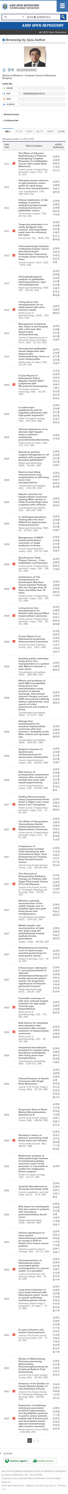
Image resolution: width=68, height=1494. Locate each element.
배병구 (56, 479)
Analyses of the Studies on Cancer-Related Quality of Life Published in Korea (33, 1386)
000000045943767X (34, 93)
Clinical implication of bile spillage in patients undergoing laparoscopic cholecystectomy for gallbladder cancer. (33, 205)
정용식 (56, 1121)
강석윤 (56, 370)
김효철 (56, 974)
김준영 (56, 251)
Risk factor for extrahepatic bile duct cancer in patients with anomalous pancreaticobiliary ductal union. (33, 1211)
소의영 (56, 1107)
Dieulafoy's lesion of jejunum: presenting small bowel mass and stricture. (33, 1138)
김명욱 (56, 156)
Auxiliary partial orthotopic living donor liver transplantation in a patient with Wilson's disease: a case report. (33, 663)
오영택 (56, 889)
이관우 (56, 644)
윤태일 (56, 1083)
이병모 (56, 1062)
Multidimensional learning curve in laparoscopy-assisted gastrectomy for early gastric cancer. (33, 951)
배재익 (56, 617)
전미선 (56, 170)
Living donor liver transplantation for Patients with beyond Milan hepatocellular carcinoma (33, 612)
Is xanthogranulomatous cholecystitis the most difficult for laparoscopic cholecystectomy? (32, 521)
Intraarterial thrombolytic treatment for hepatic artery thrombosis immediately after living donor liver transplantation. (33, 1052)
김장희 (56, 277)
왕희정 (56, 163)
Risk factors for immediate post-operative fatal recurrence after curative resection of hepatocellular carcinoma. (33, 1028)
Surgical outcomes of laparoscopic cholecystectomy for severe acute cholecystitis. (33, 753)
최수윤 (56, 861)
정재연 (56, 1331)
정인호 (56, 1086)
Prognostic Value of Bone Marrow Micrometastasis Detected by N (32, 1112)
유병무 (56, 232)
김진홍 (56, 229)
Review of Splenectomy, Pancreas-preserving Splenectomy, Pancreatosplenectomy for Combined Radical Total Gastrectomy (33, 1365)
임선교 (56, 236)
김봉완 (56, 160)
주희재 (56, 984)
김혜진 (56, 641)
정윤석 (56, 651)
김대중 (56, 631)
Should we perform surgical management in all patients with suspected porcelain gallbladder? (33, 456)
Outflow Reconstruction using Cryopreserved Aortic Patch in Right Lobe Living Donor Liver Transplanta (33, 800)
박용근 (56, 188)
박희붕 (56, 1238)
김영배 (56, 699)
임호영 (56, 1418)
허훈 (55, 262)
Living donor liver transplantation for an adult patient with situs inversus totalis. (31, 306)
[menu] (62, 6)
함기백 (56, 1279)
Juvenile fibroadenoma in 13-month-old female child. (33, 1187)
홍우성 (56, 1097)
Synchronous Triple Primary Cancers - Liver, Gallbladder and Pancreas (33, 560)
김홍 (55, 1080)
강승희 (56, 878)
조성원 (56, 839)
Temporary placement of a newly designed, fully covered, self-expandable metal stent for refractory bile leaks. (33, 229)
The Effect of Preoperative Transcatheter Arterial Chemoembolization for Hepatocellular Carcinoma (33, 825)
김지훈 (56, 281)
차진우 (56, 858)
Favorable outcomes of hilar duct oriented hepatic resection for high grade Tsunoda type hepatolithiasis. (33, 1003)
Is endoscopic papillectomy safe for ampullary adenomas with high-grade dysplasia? (32, 411)
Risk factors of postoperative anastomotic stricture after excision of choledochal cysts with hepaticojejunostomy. (33, 777)
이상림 (56, 1114)
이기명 (56, 1145)
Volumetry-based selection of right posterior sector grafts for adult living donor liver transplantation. (33, 184)
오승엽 (56, 851)
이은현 (56, 1394)
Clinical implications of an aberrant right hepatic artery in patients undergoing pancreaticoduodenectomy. (33, 434)
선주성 (56, 1138)
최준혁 (56, 1345)
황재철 (56, 239)
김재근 (56, 1135)
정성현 (56, 391)
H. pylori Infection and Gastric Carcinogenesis (31, 1331)
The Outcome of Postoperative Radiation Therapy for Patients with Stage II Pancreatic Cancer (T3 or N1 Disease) (33, 878)
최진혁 (56, 394)
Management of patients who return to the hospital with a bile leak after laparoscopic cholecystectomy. (33, 329)
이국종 (56, 1221)
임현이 (56, 1117)
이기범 (56, 1414)
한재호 (56, 291)
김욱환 (56, 207)
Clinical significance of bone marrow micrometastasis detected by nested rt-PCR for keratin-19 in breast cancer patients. (33, 1239)
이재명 (56, 166)
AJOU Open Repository (54, 32)
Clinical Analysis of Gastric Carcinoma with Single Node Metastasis (33, 1081)
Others (61, 131)
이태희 (56, 648)
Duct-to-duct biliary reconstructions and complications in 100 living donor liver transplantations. (33, 477)
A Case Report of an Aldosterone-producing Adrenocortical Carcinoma (33, 639)
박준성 (56, 381)
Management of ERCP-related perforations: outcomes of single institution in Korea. (31, 541)
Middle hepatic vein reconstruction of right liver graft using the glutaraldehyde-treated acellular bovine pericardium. (31, 932)
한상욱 (56, 258)
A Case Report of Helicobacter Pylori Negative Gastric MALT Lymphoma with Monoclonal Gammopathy (33, 380)
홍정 (55, 789)
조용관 (56, 255)
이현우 (56, 388)
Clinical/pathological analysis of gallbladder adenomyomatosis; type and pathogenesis (32, 280)
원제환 (56, 486)
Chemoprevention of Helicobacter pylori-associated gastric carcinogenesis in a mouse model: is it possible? (33, 1265)
